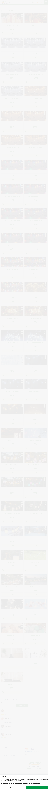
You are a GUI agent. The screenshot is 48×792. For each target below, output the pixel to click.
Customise (12, 787)
